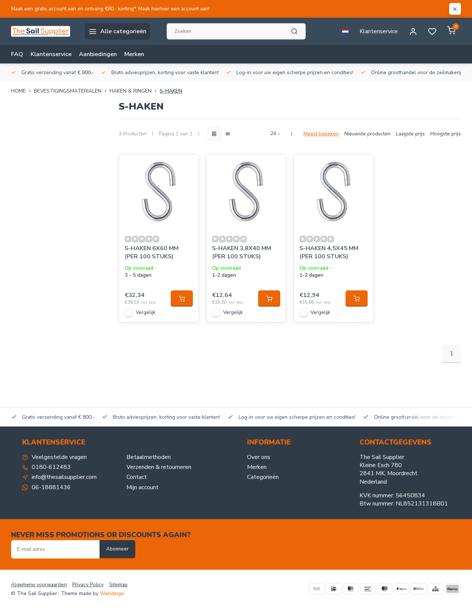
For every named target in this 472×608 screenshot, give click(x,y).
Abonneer (117, 549)
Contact (136, 477)
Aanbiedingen (98, 54)
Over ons (258, 457)
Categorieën (263, 477)
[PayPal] (401, 588)
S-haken (171, 90)
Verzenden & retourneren (158, 467)
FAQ (17, 54)
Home (18, 90)
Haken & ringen (131, 90)
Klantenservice (379, 31)
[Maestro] (384, 588)
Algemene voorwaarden (39, 584)
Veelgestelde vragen (59, 457)
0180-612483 (51, 467)
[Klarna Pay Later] (452, 588)
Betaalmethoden (148, 457)
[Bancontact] (367, 588)
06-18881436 (51, 487)
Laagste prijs (410, 133)
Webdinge (112, 593)
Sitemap (118, 584)
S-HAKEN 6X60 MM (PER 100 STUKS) (151, 252)
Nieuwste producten (367, 133)
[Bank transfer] (316, 588)
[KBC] (435, 588)
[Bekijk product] (182, 298)
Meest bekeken (321, 133)
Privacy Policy (88, 584)
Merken (134, 54)
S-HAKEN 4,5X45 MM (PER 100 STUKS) (328, 252)
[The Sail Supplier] (42, 31)
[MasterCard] (350, 588)
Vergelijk (146, 312)
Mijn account (142, 487)
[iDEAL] (333, 588)
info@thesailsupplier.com (64, 477)
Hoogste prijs (445, 133)
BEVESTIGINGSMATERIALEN (67, 90)
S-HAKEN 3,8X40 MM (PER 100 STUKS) (241, 252)
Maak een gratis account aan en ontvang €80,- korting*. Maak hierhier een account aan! (110, 8)
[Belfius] (418, 588)
